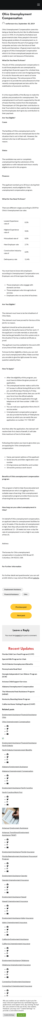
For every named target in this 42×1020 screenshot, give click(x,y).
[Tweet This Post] (23, 728)
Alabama (5, 767)
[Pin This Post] (23, 731)
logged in (18, 635)
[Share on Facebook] (23, 726)
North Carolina (27, 788)
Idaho (23, 918)
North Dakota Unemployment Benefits (17, 664)
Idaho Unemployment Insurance (14, 922)
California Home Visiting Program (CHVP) (18, 704)
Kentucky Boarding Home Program (16, 699)
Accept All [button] (21, 1015)
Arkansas (5, 828)
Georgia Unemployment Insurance (15, 880)
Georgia (24, 876)
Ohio (25, 594)
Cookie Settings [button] (9, 1015)
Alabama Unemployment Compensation (18, 686)
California (6, 939)
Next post (21, 615)
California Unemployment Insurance (16, 944)
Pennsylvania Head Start (12, 669)
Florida (23, 852)
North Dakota (7, 745)
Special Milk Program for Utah (14, 659)
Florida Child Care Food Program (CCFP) (18, 654)
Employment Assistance (12, 589)
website (36, 578)
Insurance (30, 852)
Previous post (21, 607)
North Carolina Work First (12, 792)
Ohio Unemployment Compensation (16, 722)
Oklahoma (25, 960)
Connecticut (7, 982)
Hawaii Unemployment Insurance (15, 901)
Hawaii (23, 897)
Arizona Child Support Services (14, 682)
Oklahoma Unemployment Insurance (16, 965)
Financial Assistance (11, 594)
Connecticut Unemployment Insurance (17, 986)
